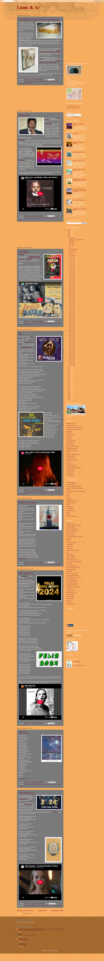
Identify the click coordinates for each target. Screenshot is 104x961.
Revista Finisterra (70, 596)
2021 (69, 369)
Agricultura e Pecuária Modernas (73, 429)
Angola (25, 218)
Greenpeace (69, 499)
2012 (69, 388)
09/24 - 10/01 (72, 285)
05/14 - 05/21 (72, 325)
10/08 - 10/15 (72, 281)
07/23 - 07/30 (72, 304)
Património (21, 83)
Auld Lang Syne (26, 792)
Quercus (68, 512)
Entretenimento (44, 218)
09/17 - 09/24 (72, 287)
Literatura (36, 564)
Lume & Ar (28, 7)
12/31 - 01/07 (72, 238)
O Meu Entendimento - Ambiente (73, 577)
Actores (26, 323)
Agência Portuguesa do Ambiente (73, 525)
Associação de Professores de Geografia (75, 491)
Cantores (32, 218)
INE (67, 552)
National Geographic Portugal (72, 454)
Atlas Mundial (69, 433)
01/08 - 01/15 (72, 363)
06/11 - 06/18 (72, 317)
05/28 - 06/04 (72, 321)
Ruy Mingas (48, 123)
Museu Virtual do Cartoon (72, 573)
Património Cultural (70, 510)
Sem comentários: (39, 79)
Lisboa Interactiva (70, 444)
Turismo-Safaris (69, 473)
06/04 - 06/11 (72, 319)
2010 (69, 392)
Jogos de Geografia (70, 556)
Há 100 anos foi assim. (23, 940)
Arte (29, 218)
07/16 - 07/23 (72, 306)
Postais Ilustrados (70, 590)
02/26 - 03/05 (72, 348)
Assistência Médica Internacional (73, 486)
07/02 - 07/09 (72, 310)
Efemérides (37, 218)
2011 (69, 390)
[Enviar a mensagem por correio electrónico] (45, 79)
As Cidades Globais (70, 484)
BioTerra (20, 934)
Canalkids (68, 437)
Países (57, 81)
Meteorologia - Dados (71, 569)
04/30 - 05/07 (72, 329)
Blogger (60, 950)
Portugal (26, 83)
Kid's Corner (69, 563)
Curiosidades (31, 81)
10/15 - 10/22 (72, 279)
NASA (67, 452)
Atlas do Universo (70, 435)
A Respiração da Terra (71, 425)
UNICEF (68, 514)
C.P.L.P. (68, 495)
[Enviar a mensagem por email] (48, 79)
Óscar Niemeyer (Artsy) (71, 579)
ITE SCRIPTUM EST (22, 945)
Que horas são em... (71, 469)
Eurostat (68, 540)
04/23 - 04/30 (72, 331)
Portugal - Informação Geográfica (73, 467)
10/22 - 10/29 (72, 277)
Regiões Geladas (70, 594)
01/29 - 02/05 (72, 356)
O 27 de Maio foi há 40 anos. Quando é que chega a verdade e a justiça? (79, 190)
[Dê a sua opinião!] (49, 79)
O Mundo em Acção (70, 502)
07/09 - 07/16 (72, 308)
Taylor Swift (24, 576)
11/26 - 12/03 (72, 266)
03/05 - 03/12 (72, 346)
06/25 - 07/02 (72, 312)
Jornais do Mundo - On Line (72, 559)
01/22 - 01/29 (72, 358)
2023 (69, 236)
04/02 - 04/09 (72, 337)
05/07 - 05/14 (72, 327)
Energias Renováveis (71, 440)
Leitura (46, 81)
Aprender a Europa (70, 527)
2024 (69, 234)
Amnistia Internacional (71, 482)
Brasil (30, 784)
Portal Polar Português (71, 465)
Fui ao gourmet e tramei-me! (79, 200)
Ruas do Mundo (69, 598)
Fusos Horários (69, 442)
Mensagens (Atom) (27, 913)
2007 (69, 399)
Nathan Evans (28, 804)
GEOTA (68, 497)
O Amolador (75, 133)
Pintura (55, 784)
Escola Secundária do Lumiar (72, 105)
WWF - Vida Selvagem (71, 516)
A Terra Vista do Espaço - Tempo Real (74, 427)
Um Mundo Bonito (70, 475)
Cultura (25, 81)
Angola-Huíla (69, 431)
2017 (69, 378)
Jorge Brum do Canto (34, 256)
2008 (69, 397)
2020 (69, 372)
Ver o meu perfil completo (78, 665)
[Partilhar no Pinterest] (54, 79)
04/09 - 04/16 (72, 335)
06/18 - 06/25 (72, 314)
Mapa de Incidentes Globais (72, 446)
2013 (69, 386)
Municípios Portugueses (71, 450)
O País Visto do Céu (71, 456)
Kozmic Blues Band (26, 347)
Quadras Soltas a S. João (78, 152)
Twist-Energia (69, 602)
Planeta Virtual (69, 464)
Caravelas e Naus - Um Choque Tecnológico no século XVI (80, 180)
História (42, 81)
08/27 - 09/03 (72, 293)
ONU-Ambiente (69, 506)
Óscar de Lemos (32, 257)
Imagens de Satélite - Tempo (72, 550)
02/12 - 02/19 (72, 352)
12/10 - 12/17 (72, 262)
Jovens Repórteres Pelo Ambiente (73, 561)
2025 (69, 232)
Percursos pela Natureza (71, 581)
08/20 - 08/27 (72, 296)
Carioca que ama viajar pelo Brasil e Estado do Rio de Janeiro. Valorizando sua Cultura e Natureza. (41, 929)
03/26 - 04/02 (72, 340)
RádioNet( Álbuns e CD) (71, 592)
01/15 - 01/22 (72, 361)
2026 (69, 230)
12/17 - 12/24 (72, 260)
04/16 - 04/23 (72, 333)
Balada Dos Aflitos (27, 502)
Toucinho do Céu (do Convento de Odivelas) (39, 19)
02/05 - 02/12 (72, 354)
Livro (49, 81)
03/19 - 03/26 (72, 342)
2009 (69, 395)
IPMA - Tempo (69, 554)
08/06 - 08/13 (72, 300)
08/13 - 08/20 (72, 298)
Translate (77, 116)
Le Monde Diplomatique (71, 565)
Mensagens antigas (57, 910)
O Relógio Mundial (70, 458)
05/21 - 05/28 (72, 323)
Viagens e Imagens (70, 604)
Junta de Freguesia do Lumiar (73, 107)
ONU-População (70, 508)
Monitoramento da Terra (71, 448)
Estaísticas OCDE (70, 534)
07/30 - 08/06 (72, 302)
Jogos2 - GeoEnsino (70, 558)
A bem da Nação (22, 943)
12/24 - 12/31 (72, 258)
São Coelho (77, 661)
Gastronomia (37, 81)
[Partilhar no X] (51, 79)
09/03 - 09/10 (72, 291)
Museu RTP (69, 571)
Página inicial (42, 910)
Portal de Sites (69, 588)
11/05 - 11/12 (72, 273)
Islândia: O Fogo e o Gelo (78, 160)
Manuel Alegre (22, 558)
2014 (69, 384)
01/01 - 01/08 (72, 365)
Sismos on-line (69, 471)
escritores (31, 564)
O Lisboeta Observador (23, 938)
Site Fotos (68, 600)
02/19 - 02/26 (72, 350)
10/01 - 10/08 (72, 283)
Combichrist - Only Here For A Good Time (26, 935)
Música (54, 218)
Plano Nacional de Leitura (72, 583)
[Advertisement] (40, 97)
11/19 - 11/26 (72, 268)
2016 (69, 380)
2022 (69, 367)
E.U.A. (47, 492)
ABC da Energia (70, 523)
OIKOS (68, 504)
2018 (69, 376)
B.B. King (55, 812)
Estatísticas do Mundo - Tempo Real (74, 536)
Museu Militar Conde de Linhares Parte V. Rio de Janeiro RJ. (30, 930)
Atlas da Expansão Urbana (72, 529)
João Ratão (24, 251)
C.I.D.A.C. (68, 493)
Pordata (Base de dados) (71, 584)
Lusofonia (53, 81)
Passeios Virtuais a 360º (71, 460)
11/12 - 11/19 (72, 270)
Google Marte (69, 548)
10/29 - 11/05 (72, 275)
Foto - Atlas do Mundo (71, 542)
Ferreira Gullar (22, 778)
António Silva (28, 259)
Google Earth (69, 546)
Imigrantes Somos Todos (72, 500)
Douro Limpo (69, 438)
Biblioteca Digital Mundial (72, 531)
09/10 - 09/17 (72, 289)
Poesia (49, 564)
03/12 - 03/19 (72, 344)
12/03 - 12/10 (72, 264)
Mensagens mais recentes (25, 910)
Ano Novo (26, 492)
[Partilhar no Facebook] (52, 79)
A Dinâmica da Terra (70, 423)
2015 (69, 382)
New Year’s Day (26, 573)
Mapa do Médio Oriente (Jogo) (73, 567)
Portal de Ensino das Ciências (73, 586)
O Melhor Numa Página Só (72, 575)
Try (20, 333)
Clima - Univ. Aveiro (70, 532)
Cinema (32, 323)
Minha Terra (24, 114)
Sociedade (30, 83)
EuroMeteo (68, 538)
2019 (69, 374)
